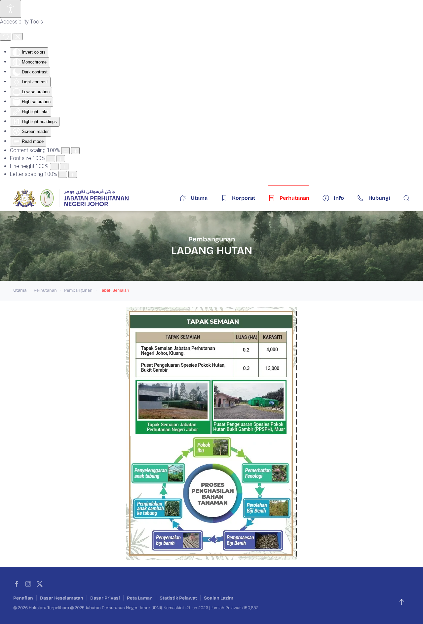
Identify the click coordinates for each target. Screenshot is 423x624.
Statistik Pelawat (178, 598)
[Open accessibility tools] (10, 9)
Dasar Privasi (105, 598)
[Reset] (5, 37)
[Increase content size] (75, 150)
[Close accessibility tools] (18, 36)
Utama (199, 198)
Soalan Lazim (218, 598)
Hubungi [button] (379, 198)
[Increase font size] (61, 158)
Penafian (23, 598)
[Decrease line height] (54, 166)
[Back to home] (71, 198)
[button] (406, 198)
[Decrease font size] (51, 158)
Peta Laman (140, 598)
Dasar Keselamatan (61, 598)
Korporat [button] (243, 198)
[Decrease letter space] (62, 174)
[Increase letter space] (72, 174)
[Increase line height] (64, 166)
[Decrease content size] (65, 150)
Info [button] (339, 198)
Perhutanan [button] (294, 198)
